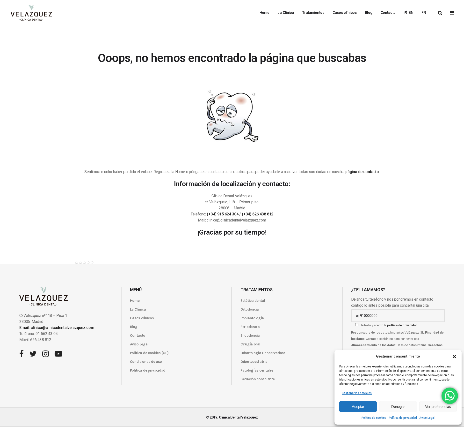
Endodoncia (250, 335)
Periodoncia (250, 327)
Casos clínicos (142, 318)
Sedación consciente (257, 379)
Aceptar (358, 406)
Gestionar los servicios (357, 393)
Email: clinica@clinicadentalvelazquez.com (56, 327)
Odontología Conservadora (262, 353)
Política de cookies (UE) (149, 353)
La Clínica (138, 309)
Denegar (398, 406)
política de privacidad (402, 325)
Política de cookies (374, 417)
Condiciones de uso (146, 361)
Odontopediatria (254, 361)
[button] (454, 356)
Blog (134, 327)
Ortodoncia (249, 309)
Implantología (252, 318)
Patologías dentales (256, 370)
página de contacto (362, 171)
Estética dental (252, 300)
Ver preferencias (438, 406)
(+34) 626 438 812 (257, 214)
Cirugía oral (250, 344)
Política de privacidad (403, 417)
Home (135, 300)
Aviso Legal (427, 417)
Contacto (137, 335)
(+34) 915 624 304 (222, 214)
